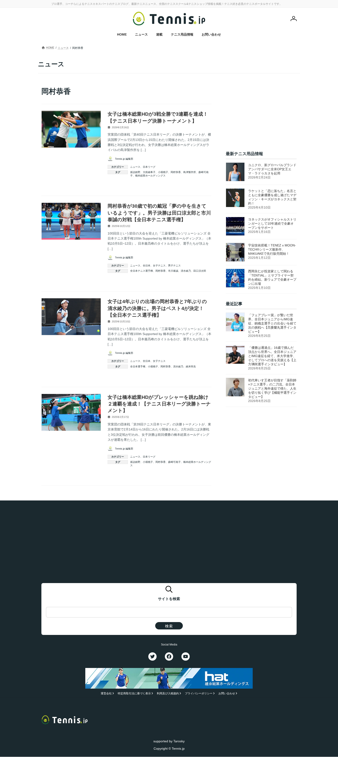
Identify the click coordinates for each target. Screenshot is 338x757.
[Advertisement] (261, 115)
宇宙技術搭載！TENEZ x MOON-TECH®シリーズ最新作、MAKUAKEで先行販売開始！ (272, 249)
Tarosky (179, 741)
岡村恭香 (176, 172)
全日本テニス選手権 (141, 270)
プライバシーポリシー (198, 693)
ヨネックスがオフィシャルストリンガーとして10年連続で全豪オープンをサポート (272, 223)
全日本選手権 (137, 366)
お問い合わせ (226, 693)
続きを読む (200, 186)
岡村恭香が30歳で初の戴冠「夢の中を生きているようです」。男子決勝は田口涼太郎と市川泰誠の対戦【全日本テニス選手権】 (159, 212)
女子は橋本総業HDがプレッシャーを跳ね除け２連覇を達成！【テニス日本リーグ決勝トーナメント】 (159, 403)
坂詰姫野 (135, 172)
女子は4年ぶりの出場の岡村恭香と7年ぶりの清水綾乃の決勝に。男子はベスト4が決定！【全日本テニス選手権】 (157, 308)
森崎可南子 (174, 462)
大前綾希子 (149, 172)
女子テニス (159, 265)
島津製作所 (189, 172)
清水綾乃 (186, 270)
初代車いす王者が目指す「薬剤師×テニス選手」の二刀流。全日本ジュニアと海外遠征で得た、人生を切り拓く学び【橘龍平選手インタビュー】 (272, 388)
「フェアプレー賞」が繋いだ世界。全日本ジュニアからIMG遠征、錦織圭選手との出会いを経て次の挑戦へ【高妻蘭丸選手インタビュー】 (272, 323)
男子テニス (174, 265)
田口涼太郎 (199, 270)
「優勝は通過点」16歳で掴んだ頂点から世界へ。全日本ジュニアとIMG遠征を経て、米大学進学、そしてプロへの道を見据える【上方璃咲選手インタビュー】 (272, 356)
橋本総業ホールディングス (150, 175)
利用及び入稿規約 (168, 693)
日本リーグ (149, 166)
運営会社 (106, 693)
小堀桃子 (163, 172)
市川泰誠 (173, 270)
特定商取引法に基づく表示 (134, 693)
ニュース (135, 166)
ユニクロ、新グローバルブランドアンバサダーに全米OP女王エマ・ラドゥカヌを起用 (272, 169)
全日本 (146, 265)
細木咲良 (191, 366)
